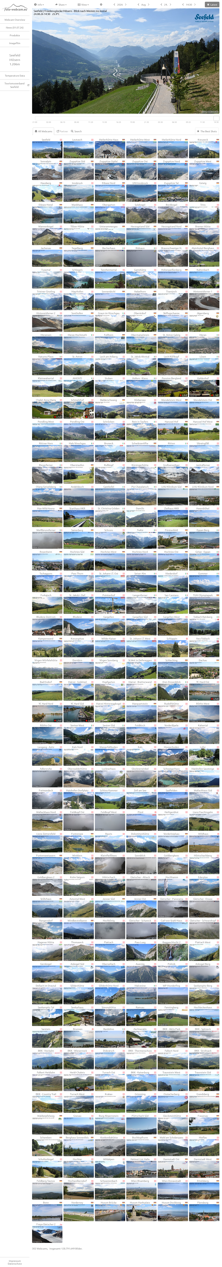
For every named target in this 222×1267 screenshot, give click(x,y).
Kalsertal (198, 734)
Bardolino (104, 1037)
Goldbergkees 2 (43, 885)
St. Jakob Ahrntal (137, 365)
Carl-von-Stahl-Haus (170, 929)
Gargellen (104, 625)
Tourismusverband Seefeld (14, 85)
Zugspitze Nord (169, 170)
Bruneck (104, 452)
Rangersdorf (42, 929)
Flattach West (200, 951)
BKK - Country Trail (44, 1102)
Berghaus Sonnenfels (76, 1146)
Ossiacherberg (168, 1102)
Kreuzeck (198, 148)
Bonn (40, 1211)
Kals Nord (73, 755)
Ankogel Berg (199, 972)
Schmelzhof (78, 408)
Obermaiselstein (137, 343)
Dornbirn (73, 669)
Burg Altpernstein (106, 1124)
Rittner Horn (42, 452)
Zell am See (136, 799)
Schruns (104, 538)
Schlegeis (73, 278)
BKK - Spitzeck (200, 1037)
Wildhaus (198, 842)
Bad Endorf (42, 690)
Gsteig (197, 191)
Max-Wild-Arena (43, 517)
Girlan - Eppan (199, 560)
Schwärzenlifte (137, 452)
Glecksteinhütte (169, 1124)
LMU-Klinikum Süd (169, 495)
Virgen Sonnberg (106, 669)
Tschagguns (42, 582)
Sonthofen (73, 322)
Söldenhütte (74, 994)
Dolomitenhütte (137, 842)
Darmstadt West (200, 1167)
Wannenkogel (42, 235)
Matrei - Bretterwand (139, 690)
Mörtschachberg (200, 864)
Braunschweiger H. (170, 256)
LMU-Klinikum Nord (201, 495)
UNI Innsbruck (137, 191)
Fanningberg (168, 1016)
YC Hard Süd (78, 712)
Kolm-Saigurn (74, 885)
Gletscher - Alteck (138, 885)
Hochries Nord (137, 560)
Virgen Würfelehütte (44, 669)
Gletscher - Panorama (170, 907)
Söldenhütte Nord (106, 994)
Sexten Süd (105, 734)
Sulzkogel (135, 213)
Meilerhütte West (138, 148)
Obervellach (105, 972)
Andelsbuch (74, 495)
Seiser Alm (136, 582)
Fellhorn (104, 343)
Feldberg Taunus (43, 1189)
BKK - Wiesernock (75, 1059)
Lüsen (197, 365)
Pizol (134, 820)
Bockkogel (167, 213)
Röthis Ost (42, 734)
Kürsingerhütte (137, 473)
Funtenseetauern (43, 864)
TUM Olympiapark (201, 603)
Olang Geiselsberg (44, 495)
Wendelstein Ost (200, 408)
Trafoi (134, 538)
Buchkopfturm (137, 1146)
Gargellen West (169, 625)
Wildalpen (104, 1167)
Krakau (103, 1102)
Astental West (74, 907)
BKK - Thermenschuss (139, 1059)
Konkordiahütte (106, 1146)
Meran (197, 343)
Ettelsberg (199, 1189)
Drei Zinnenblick (169, 690)
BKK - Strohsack (200, 1059)
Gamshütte (136, 278)
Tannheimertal (106, 278)
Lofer (197, 755)
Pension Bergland (172, 387)
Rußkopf (104, 473)
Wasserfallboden (106, 755)
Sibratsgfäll (199, 452)
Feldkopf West (106, 820)
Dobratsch (104, 1059)
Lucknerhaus (105, 777)
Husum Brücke (106, 1211)
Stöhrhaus (41, 907)
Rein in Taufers (137, 430)
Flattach (104, 951)
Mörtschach (105, 885)
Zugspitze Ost (137, 170)
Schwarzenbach (106, 1189)
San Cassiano (168, 603)
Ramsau (135, 1016)
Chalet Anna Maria (47, 408)
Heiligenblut (168, 820)
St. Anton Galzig (169, 343)
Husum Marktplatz (138, 1211)
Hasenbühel (199, 517)
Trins (197, 213)
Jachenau (41, 256)
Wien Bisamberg (137, 1189)
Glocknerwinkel (137, 777)
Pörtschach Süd (137, 1124)
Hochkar (73, 1167)
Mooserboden (168, 755)
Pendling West (43, 430)
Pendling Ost (74, 430)
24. (166, 4)
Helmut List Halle (138, 1167)
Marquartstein (137, 712)
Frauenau (198, 1124)
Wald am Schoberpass (170, 1146)
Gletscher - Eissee (200, 907)
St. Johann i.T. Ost (106, 582)
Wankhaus (73, 213)
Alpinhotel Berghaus (201, 256)
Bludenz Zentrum (44, 625)
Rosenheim (42, 560)
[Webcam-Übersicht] (16, 8)
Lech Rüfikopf (168, 365)
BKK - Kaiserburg (137, 1081)
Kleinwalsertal (43, 387)
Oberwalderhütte (75, 777)
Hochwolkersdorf (75, 1189)
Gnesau (72, 1124)
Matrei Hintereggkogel (108, 712)
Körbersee (136, 408)
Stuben (104, 387)
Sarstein (41, 1037)
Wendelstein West (170, 408)
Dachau (198, 669)
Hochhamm (168, 885)
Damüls (135, 517)
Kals (134, 755)
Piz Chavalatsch (137, 495)
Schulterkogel (43, 1167)
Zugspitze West (200, 170)
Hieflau (198, 1146)
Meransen (41, 343)
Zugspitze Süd (74, 170)
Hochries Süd (74, 560)
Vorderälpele (168, 734)
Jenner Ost (136, 907)
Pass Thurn (73, 582)
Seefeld (41, 148)
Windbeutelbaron (75, 929)
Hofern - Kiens (137, 387)
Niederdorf (167, 582)
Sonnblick (135, 864)
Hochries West (106, 560)
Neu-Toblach (199, 647)
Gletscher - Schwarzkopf (202, 929)
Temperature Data (15, 75)
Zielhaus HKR (168, 517)
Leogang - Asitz (43, 755)
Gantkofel (104, 495)
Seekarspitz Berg (200, 994)
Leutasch (73, 148)
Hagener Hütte (43, 951)
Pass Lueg (136, 951)
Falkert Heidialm (43, 1081)
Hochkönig (105, 929)
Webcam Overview (15, 19)
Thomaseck (73, 951)
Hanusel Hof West (201, 430)
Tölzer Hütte (74, 235)
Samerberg (73, 538)
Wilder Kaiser (105, 647)
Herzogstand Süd (137, 235)
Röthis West (199, 712)
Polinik (166, 972)
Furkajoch (41, 603)
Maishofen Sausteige (201, 777)
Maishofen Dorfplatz (76, 799)
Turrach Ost (105, 1081)
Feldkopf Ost (74, 820)
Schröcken (104, 430)
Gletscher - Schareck (138, 929)
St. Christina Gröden (107, 517)
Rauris (103, 842)
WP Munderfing (169, 994)
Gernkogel (42, 972)
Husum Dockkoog (169, 1211)
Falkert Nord (168, 1059)
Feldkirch (135, 734)
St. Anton (73, 365)
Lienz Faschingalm (201, 820)
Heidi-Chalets (74, 1081)
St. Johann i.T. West (138, 647)
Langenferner (136, 603)
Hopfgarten (105, 690)
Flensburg (198, 1211)
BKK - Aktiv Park (169, 1037)
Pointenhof (105, 603)
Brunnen (73, 1037)
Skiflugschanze (169, 322)
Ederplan (198, 885)
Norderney (73, 1211)
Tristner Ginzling (43, 300)
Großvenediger (169, 473)
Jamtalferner (199, 473)
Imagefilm (14, 43)
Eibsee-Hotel (42, 213)
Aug (143, 4)
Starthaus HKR (74, 517)
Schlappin (167, 647)
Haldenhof (204, 387)
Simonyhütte (105, 1016)
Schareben (42, 1146)
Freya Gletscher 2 (44, 1233)
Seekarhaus (73, 1016)
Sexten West (74, 734)
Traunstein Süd (200, 1081)
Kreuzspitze (74, 647)
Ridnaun (135, 256)
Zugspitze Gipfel (106, 170)
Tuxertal (41, 278)
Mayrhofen (73, 300)
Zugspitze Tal (168, 191)
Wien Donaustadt (169, 1189)
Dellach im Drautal (44, 994)
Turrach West (74, 1102)
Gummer (198, 582)
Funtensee (73, 842)
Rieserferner (42, 473)
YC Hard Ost (204, 690)
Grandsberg (199, 1102)
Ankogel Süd (74, 972)
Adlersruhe (42, 777)
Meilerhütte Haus (106, 148)
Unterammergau (106, 235)
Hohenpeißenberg (169, 278)
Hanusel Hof (168, 430)
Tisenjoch (167, 300)
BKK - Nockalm (43, 1059)
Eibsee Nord (105, 191)
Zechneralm (136, 1037)
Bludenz (73, 625)
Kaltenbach (199, 278)
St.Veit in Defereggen (139, 669)
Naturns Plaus (42, 365)
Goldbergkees (168, 864)
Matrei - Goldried (75, 690)
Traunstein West (169, 1081)
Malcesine (136, 994)
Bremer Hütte (200, 235)
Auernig (135, 972)
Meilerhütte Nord (169, 148)
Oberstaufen (74, 473)
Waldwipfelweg (43, 1124)
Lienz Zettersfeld (43, 842)
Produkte (15, 35)
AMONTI (73, 387)
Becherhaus (105, 256)
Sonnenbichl (105, 300)
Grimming (136, 1102)
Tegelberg (73, 256)
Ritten (166, 452)
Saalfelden (167, 799)
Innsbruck (73, 191)
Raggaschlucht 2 (169, 951)
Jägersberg (199, 322)
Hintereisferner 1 (200, 300)
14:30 (189, 4)
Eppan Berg (199, 538)
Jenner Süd (105, 907)
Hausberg (41, 191)
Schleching (167, 669)
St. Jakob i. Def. (75, 603)
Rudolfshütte (168, 712)
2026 (120, 4)
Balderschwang (106, 408)
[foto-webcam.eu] (205, 111)
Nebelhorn (136, 300)
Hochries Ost (168, 560)
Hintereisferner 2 (43, 322)
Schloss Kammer (106, 799)
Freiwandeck (42, 799)
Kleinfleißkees (106, 864)
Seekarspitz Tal (43, 1016)
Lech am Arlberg (106, 365)
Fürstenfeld (168, 538)
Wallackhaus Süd (200, 799)
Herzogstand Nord (169, 235)
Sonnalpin (41, 170)
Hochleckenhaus (200, 1016)
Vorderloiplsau (168, 842)
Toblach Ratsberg (200, 625)
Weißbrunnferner (44, 538)
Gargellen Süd (137, 625)
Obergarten (105, 213)
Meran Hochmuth (75, 343)
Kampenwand (42, 647)
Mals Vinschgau (75, 452)
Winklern (73, 864)
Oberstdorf (136, 322)
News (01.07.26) (15, 27)
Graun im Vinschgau (107, 322)
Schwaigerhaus (169, 777)
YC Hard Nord (47, 712)
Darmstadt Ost (169, 1167)
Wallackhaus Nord (44, 820)
